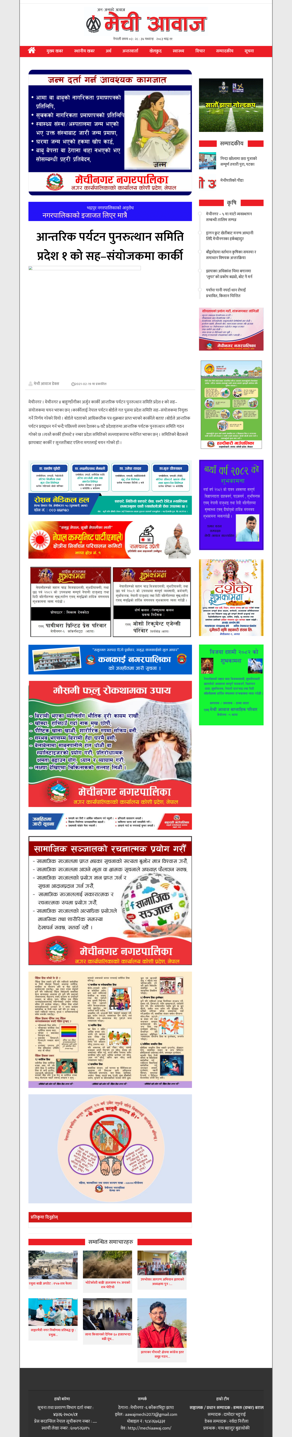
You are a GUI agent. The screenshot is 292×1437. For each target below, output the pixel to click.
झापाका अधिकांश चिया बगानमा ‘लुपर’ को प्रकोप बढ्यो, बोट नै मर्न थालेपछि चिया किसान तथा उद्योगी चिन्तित (230, 280)
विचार (200, 51)
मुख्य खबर (55, 51)
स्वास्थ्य (178, 51)
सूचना (249, 51)
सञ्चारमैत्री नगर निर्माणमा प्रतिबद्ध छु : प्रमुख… (53, 1332)
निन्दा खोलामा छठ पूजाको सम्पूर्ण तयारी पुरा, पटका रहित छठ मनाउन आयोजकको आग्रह (238, 167)
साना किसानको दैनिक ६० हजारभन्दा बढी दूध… (108, 1337)
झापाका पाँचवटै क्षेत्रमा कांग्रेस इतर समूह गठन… (162, 1354)
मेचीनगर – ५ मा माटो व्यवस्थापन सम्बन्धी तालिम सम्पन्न (229, 217)
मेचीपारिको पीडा (231, 180)
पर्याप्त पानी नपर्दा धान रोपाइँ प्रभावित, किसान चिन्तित (226, 293)
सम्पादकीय (224, 51)
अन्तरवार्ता (130, 51)
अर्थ (108, 51)
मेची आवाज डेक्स (46, 383)
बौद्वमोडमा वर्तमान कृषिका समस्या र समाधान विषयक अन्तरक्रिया (231, 255)
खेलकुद (155, 51)
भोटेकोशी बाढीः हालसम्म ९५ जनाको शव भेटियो (108, 1285)
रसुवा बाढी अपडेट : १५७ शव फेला (50, 1284)
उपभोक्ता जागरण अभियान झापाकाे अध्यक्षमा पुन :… (162, 1282)
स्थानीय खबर (84, 51)
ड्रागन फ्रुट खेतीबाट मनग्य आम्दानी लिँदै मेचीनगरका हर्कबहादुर (229, 236)
